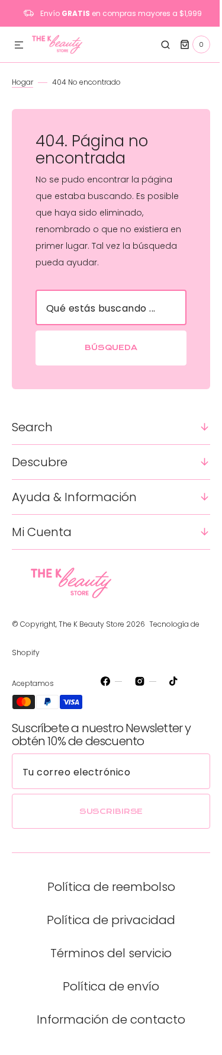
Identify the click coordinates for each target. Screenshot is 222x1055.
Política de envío (107, 986)
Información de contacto (107, 1019)
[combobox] (107, 307)
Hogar (22, 82)
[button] (19, 46)
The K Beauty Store (91, 624)
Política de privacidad (107, 920)
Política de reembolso (106, 886)
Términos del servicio (107, 953)
